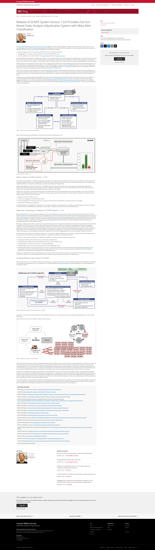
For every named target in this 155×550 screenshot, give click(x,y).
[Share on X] (105, 46)
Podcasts (110, 529)
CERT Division (49, 70)
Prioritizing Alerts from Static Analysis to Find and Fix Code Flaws (42, 415)
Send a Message (31, 457)
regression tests (24, 217)
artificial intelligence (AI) (21, 48)
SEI (90, 523)
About (91, 525)
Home (17, 16)
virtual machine (69, 66)
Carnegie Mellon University (26, 547)
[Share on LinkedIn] (108, 46)
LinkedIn (127, 527)
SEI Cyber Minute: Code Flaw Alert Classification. (36, 436)
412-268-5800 (19, 540)
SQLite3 (50, 220)
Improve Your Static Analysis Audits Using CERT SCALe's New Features (44, 425)
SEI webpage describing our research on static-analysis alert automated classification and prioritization (46, 441)
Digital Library (111, 525)
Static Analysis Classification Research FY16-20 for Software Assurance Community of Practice (49, 396)
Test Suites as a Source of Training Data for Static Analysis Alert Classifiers (45, 405)
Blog (34, 16)
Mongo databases (43, 220)
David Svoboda (69, 455)
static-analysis (37, 48)
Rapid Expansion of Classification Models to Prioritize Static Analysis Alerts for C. (46, 438)
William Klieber (69, 462)
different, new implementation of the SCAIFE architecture (72, 80)
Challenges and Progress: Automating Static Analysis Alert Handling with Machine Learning (48, 431)
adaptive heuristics (60, 56)
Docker (87, 66)
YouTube (127, 531)
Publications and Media (26, 16)
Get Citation (102, 25)
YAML (40, 181)
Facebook (127, 525)
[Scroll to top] (138, 547)
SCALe (54, 70)
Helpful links (110, 523)
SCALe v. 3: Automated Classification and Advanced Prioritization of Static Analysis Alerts (48, 408)
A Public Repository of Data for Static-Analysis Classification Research (44, 403)
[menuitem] (28, 5)
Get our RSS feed (120, 62)
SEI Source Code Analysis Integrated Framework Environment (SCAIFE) (34, 46)
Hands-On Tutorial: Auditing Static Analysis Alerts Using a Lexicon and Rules (51, 433)
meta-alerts (43, 48)
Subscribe (119, 59)
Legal (125, 547)
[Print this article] (115, 46)
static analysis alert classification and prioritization (43, 422)
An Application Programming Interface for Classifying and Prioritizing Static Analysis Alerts (48, 410)
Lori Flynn (75, 455)
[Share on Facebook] (101, 46)
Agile (69, 237)
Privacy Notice (119, 547)
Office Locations (110, 547)
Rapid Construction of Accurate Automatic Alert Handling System (48, 420)
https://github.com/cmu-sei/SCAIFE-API (68, 81)
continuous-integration (65, 217)
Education (92, 531)
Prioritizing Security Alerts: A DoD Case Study (38, 412)
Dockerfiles (86, 247)
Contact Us (102, 547)
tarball (61, 66)
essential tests (29, 367)
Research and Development (96, 527)
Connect (127, 523)
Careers (92, 534)
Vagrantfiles (80, 247)
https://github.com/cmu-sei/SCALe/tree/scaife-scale (54, 78)
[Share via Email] (112, 46)
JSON (43, 181)
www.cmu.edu (132, 547)
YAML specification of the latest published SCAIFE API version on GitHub (39, 392)
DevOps (64, 237)
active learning (45, 56)
